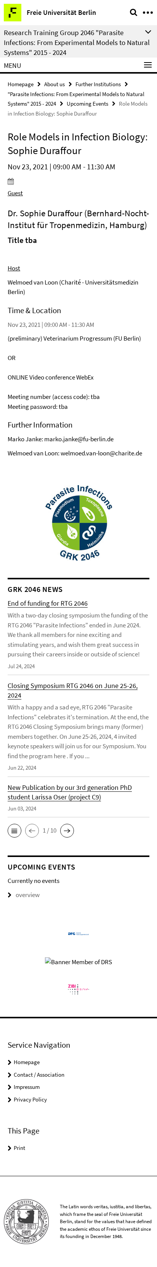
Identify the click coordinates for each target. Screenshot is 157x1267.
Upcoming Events (87, 103)
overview (28, 895)
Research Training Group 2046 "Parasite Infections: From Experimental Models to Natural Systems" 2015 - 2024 (77, 42)
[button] (14, 830)
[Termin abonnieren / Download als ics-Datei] (78, 181)
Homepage (21, 84)
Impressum (27, 1086)
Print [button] (19, 1147)
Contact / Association (39, 1074)
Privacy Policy (30, 1099)
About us (54, 84)
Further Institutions (98, 84)
